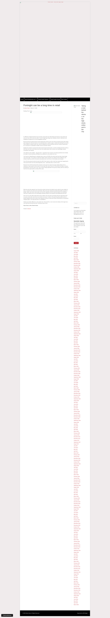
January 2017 (76, 456)
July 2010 (76, 597)
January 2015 (76, 499)
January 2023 (76, 326)
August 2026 (76, 250)
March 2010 (76, 604)
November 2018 (77, 416)
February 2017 (77, 454)
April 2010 (76, 602)
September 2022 (77, 333)
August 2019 (76, 400)
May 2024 (76, 297)
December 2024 (77, 285)
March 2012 (76, 561)
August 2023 (76, 313)
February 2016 (77, 476)
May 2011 (76, 579)
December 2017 (77, 436)
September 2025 (77, 268)
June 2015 (76, 490)
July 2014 (76, 510)
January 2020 (76, 391)
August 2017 (76, 443)
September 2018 (77, 420)
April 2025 (76, 277)
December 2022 (77, 328)
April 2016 (76, 472)
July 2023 (76, 315)
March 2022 (76, 344)
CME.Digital (85, 613)
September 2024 (77, 290)
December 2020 (77, 371)
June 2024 (76, 295)
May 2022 (76, 341)
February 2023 (77, 324)
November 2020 (77, 373)
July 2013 (76, 532)
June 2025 (76, 274)
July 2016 (76, 467)
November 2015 (77, 481)
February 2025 (77, 281)
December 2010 (77, 588)
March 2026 (76, 259)
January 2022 (76, 348)
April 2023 (76, 321)
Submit (76, 243)
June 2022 (76, 339)
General (29, 208)
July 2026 (76, 252)
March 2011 (76, 582)
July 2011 (76, 575)
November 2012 (77, 546)
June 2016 (76, 469)
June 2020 (76, 382)
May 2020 (76, 384)
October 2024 (76, 288)
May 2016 (76, 471)
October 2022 (76, 332)
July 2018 (76, 424)
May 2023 (76, 319)
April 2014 (76, 516)
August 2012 (76, 552)
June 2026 (76, 254)
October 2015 (76, 483)
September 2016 (77, 463)
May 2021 (76, 362)
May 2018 (76, 427)
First (74, 233)
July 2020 (76, 380)
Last (81, 233)
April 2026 (76, 258)
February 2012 (77, 563)
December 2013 (77, 523)
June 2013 (76, 534)
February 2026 (77, 261)
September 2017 (77, 442)
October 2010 (76, 592)
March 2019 (76, 409)
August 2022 (76, 335)
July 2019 (76, 402)
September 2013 (77, 528)
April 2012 (76, 559)
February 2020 (77, 389)
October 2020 (76, 375)
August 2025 (76, 270)
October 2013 (76, 527)
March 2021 (76, 366)
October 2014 (76, 505)
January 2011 (76, 586)
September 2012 (77, 550)
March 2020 (76, 387)
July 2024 (76, 294)
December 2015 (77, 480)
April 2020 (76, 386)
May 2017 (76, 449)
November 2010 (77, 590)
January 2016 (76, 478)
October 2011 (76, 570)
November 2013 (77, 525)
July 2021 (76, 359)
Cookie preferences (7, 615)
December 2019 (77, 393)
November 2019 (77, 395)
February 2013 (77, 541)
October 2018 (76, 418)
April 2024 (76, 299)
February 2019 (77, 411)
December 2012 (77, 545)
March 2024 (76, 301)
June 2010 (76, 599)
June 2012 (76, 555)
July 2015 (76, 489)
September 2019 (77, 398)
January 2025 (76, 283)
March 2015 (76, 496)
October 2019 (76, 397)
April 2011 (76, 581)
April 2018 (76, 429)
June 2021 (76, 360)
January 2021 (76, 369)
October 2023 (76, 310)
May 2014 (76, 514)
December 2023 (77, 306)
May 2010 (76, 601)
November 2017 (77, 438)
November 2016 (77, 460)
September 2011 (77, 572)
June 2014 (76, 512)
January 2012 (76, 564)
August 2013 (76, 530)
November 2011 (77, 568)
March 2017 (76, 453)
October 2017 (76, 440)
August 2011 (76, 573)
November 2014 (77, 503)
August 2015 (76, 487)
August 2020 (76, 379)
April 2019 (76, 407)
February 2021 (77, 368)
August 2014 (76, 508)
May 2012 (76, 557)
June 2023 (76, 317)
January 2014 (76, 521)
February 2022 (77, 346)
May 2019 (76, 406)
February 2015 (77, 498)
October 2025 (76, 267)
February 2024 (77, 303)
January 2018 (76, 434)
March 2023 (76, 322)
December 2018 (77, 415)
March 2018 (76, 431)
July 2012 (76, 554)
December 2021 (77, 350)
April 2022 (76, 342)
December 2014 (77, 501)
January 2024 (76, 304)
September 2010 (77, 593)
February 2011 (77, 584)
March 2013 (76, 539)
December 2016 (77, 458)
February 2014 (77, 519)
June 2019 (76, 404)
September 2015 (77, 485)
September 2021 (77, 355)
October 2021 (76, 353)
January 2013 (76, 543)
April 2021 (76, 364)
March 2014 (76, 517)
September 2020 (77, 377)
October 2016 (76, 462)
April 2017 (76, 451)
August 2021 (76, 357)
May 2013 (76, 536)
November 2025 (77, 265)
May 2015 (76, 492)
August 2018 (76, 422)
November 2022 (77, 330)
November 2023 (77, 308)
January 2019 (76, 413)
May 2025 (76, 276)
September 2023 (77, 312)
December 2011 (77, 566)
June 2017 (76, 447)
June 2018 (76, 425)
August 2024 (76, 292)
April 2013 (76, 537)
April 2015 (76, 494)
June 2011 (76, 577)
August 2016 (76, 465)
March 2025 (76, 279)
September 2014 (77, 507)
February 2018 (77, 433)
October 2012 (76, 548)
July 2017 (76, 445)
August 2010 (76, 595)
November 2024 (77, 286)
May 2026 (76, 256)
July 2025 (76, 272)
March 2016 (76, 474)
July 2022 (76, 337)
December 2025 (77, 263)
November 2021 (77, 351)
